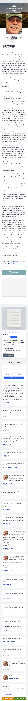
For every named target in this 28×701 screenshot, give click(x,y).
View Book (6, 337)
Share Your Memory (8, 355)
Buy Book (14, 337)
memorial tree (17, 261)
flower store (12, 263)
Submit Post (14, 377)
